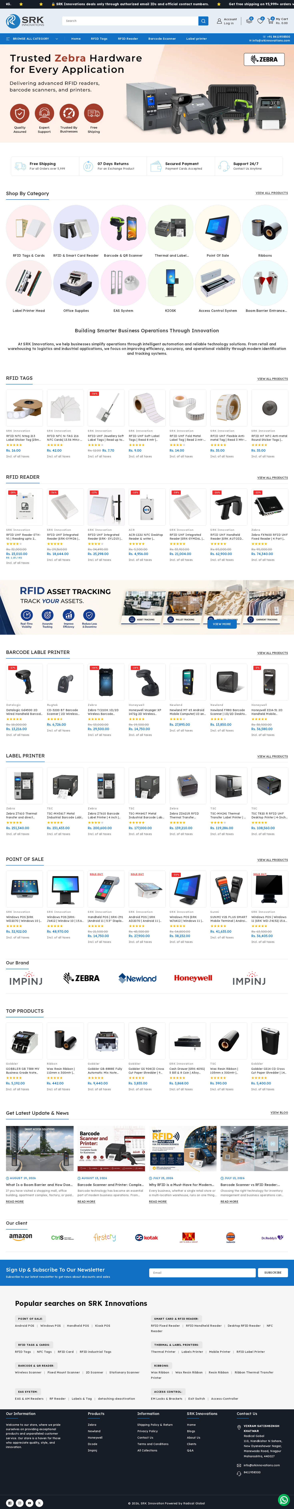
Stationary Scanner (124, 1372)
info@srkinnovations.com (262, 1465)
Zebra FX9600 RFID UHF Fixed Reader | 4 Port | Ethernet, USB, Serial (269, 537)
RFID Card (66, 1352)
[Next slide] (284, 93)
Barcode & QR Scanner (123, 255)
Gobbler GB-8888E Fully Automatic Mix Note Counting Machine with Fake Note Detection (105, 1071)
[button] (277, 21)
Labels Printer (192, 1352)
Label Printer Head (29, 311)
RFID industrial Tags (95, 1352)
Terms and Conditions (152, 1444)
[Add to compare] (37, 398)
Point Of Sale (218, 255)
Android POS (24, 1326)
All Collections (147, 1450)
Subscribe (273, 1272)
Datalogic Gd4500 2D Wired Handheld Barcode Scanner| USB (24, 712)
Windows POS (50, 1326)
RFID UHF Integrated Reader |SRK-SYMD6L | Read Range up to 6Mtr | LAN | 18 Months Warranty (187, 537)
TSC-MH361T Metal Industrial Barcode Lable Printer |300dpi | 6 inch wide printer (65, 815)
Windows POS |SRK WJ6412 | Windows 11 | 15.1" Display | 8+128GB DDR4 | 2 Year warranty (186, 919)
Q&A (190, 1450)
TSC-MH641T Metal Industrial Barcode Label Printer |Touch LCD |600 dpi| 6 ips (147, 815)
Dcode (92, 1444)
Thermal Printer (163, 1352)
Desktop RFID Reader (244, 1326)
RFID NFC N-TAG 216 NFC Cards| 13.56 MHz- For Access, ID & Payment (63, 438)
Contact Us (145, 1437)
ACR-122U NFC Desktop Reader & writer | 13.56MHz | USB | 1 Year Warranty (146, 537)
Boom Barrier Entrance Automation (265, 311)
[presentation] (6, 411)
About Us (193, 1437)
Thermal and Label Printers (171, 255)
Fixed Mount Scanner (64, 1372)
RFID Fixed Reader (165, 1326)
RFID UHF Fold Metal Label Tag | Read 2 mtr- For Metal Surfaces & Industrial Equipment (187, 438)
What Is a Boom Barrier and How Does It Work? (39, 1185)
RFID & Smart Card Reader (76, 255)
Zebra (92, 1425)
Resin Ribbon (219, 1372)
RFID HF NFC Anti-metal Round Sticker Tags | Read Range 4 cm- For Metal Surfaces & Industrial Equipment (269, 438)
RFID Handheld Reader (204, 1326)
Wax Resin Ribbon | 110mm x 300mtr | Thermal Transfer (61, 1071)
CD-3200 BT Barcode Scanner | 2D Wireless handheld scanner (62, 712)
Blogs (191, 1431)
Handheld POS (78, 1326)
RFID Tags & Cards (29, 255)
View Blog (279, 1112)
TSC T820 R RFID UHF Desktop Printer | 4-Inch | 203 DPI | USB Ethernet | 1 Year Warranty (269, 815)
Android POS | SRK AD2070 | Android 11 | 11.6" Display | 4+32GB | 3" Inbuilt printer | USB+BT (146, 919)
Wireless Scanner (28, 1372)
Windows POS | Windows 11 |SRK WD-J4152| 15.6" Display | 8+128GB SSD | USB (269, 919)
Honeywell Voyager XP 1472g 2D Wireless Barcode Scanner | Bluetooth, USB (145, 712)
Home (191, 1425)
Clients (191, 1444)
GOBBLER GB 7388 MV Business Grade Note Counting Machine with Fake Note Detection (22, 1071)
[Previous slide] (10, 93)
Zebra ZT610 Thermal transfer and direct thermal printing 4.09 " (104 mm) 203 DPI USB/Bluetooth (22, 815)
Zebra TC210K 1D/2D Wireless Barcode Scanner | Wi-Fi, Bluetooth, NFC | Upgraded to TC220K (103, 712)
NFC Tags (44, 1352)
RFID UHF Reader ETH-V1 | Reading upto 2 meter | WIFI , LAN (23, 537)
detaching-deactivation (116, 1399)
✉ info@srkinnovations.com (269, 40)
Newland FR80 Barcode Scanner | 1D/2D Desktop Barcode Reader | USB (228, 712)
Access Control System (218, 311)
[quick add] (37, 406)
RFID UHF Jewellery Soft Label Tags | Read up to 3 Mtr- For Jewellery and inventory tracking (106, 438)
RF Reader (58, 1399)
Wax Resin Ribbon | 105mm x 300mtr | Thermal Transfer (224, 1071)
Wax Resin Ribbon (189, 1372)
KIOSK (170, 311)
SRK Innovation (152, 1503)
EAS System (123, 311)
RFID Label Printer (251, 1352)
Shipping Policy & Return (155, 1425)
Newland (94, 1431)
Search (203, 20)
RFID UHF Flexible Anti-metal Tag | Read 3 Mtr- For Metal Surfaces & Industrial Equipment (227, 438)
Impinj (92, 1450)
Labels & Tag (82, 1399)
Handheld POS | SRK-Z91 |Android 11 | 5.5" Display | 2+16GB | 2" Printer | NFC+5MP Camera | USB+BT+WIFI (105, 919)
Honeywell (95, 1437)
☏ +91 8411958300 (276, 37)
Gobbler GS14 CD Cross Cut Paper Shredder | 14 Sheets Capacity (268, 1071)
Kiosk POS (102, 1326)
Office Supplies (76, 311)
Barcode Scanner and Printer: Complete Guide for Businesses (111, 1185)
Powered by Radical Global (185, 1503)
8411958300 (252, 1472)
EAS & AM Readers (29, 1399)
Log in (229, 23)
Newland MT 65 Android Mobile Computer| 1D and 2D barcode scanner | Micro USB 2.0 (188, 712)
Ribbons (265, 255)
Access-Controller (224, 1399)
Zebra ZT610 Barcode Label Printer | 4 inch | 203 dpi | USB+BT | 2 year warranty (106, 815)
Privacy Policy (147, 1431)
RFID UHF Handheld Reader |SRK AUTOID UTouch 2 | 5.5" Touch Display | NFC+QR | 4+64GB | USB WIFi (226, 537)
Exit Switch (196, 1399)
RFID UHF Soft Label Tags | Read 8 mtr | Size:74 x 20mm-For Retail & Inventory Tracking (144, 438)
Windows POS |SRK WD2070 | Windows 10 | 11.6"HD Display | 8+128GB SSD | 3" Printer (23, 919)
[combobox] (135, 20)
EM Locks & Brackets (166, 1399)
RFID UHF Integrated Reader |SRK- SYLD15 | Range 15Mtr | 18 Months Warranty (105, 537)
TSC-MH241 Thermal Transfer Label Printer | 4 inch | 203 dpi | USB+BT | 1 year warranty (228, 815)
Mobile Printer (220, 1352)
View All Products (272, 193)
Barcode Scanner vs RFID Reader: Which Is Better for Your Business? (250, 1185)
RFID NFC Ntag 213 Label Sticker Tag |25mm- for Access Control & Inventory (24, 438)
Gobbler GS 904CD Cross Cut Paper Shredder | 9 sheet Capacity (146, 1071)
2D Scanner (94, 1372)
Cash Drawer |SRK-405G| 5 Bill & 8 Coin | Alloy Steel (187, 1071)
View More (222, 624)
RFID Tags (23, 1352)
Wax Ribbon (160, 1372)
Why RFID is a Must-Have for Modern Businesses (180, 1185)
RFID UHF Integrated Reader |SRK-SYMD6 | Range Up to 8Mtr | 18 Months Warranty (63, 537)
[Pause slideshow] (289, 93)
